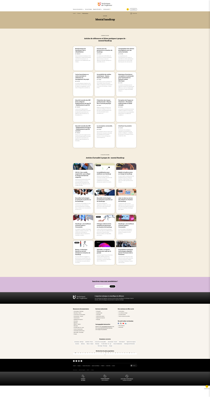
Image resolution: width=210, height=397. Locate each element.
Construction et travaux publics (79, 314)
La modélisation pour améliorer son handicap (104, 173)
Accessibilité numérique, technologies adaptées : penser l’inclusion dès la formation (125, 252)
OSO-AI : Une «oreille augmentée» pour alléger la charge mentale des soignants (82, 175)
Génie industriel (76, 317)
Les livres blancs (121, 311)
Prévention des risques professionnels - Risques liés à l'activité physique (104, 102)
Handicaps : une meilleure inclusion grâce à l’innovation (83, 225)
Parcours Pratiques (88, 9)
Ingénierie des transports (78, 319)
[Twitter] (121, 323)
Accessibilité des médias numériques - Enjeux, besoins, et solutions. (104, 76)
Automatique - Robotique (78, 311)
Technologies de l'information (79, 330)
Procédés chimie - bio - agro (79, 327)
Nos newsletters (122, 325)
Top (75, 352)
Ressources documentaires (78, 9)
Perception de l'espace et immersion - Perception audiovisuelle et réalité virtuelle (125, 103)
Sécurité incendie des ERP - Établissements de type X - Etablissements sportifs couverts (83, 128)
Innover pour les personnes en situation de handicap (104, 50)
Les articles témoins (122, 314)
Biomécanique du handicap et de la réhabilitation (80, 50)
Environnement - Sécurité (78, 316)
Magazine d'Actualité (97, 9)
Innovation (76, 321)
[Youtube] (123, 323)
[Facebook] (118, 323)
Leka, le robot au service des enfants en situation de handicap (125, 199)
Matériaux (76, 322)
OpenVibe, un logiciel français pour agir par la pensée (104, 251)
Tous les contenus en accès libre (124, 316)
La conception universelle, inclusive (104, 126)
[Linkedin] (125, 323)
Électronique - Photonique (78, 332)
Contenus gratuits (106, 9)
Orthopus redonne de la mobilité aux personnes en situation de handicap (104, 225)
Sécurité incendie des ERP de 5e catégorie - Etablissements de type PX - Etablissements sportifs (83, 103)
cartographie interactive (107, 326)
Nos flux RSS (121, 327)
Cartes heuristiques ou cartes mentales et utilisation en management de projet (82, 77)
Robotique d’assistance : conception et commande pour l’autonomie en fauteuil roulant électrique (126, 78)
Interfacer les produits (125, 126)
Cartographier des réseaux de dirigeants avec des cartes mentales (126, 50)
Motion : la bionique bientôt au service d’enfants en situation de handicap (82, 252)
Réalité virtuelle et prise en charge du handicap (125, 173)
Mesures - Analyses (77, 324)
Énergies (75, 334)
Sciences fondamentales (78, 329)
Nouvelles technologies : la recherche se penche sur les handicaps (83, 199)
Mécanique (76, 325)
